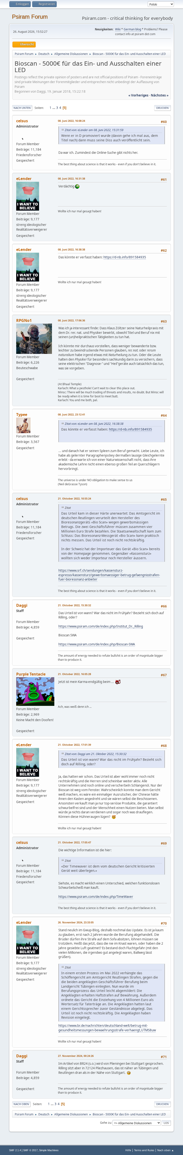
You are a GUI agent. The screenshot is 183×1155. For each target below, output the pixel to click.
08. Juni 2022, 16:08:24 (71, 120)
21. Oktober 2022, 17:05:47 (74, 842)
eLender (23, 178)
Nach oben (21, 1104)
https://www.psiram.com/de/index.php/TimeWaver (95, 896)
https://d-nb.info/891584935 (124, 257)
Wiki (118, 29)
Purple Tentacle (31, 674)
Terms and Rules (144, 1150)
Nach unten (22, 108)
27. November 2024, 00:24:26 (76, 1056)
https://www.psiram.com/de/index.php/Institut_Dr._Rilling (100, 626)
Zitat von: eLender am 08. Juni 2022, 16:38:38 (94, 424)
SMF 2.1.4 (15, 1150)
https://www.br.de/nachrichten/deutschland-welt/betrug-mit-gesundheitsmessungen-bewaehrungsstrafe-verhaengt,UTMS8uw (107, 1027)
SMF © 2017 (30, 1150)
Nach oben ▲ (165, 1150)
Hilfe (128, 1150)
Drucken (162, 108)
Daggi (21, 605)
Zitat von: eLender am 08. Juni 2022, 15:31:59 (94, 130)
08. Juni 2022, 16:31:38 (71, 178)
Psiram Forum (30, 16)
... (54, 108)
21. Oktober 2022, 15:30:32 (74, 605)
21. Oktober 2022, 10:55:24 (74, 498)
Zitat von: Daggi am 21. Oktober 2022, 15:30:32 (96, 754)
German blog (132, 29)
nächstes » (159, 95)
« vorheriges (138, 95)
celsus (22, 120)
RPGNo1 (24, 320)
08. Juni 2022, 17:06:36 (71, 320)
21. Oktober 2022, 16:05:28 (74, 674)
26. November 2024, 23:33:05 (76, 922)
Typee (21, 414)
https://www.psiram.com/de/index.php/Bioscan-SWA (96, 644)
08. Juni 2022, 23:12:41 (71, 414)
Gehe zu (105, 1123)
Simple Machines (49, 1150)
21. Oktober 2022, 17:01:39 (74, 744)
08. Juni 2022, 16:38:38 (71, 249)
